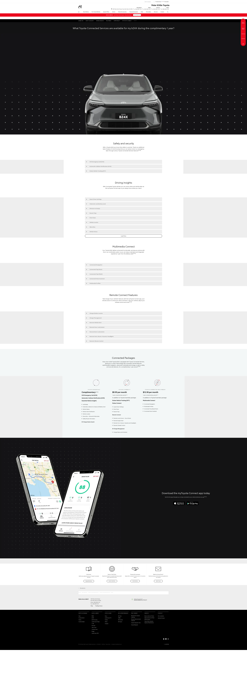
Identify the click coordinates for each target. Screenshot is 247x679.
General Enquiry (161, 618)
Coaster (106, 623)
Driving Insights (100, 20)
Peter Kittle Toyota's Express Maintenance (149, 621)
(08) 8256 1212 (138, 8)
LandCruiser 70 (108, 617)
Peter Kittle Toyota (160, 5)
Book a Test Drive (112, 581)
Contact (162, 11)
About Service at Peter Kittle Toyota (149, 618)
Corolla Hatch (81, 617)
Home (78, 11)
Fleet (142, 11)
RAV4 (93, 616)
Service (113, 11)
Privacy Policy (108, 644)
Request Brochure (89, 581)
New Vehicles (86, 11)
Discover (156, 11)
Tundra (106, 619)
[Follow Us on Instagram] (168, 639)
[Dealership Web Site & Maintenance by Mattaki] (166, 644)
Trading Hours (98, 605)
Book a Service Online (149, 616)
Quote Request (134, 624)
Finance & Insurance (133, 11)
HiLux (106, 616)
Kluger (93, 631)
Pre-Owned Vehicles (96, 11)
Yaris (79, 616)
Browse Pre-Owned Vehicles (135, 616)
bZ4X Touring (94, 619)
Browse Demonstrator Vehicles (136, 619)
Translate (166, 1)
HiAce (106, 621)
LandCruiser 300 (95, 633)
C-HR (93, 623)
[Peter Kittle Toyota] (80, 6)
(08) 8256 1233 (156, 8)
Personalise (148, 11)
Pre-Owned (134, 613)
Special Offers (106, 11)
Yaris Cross (94, 627)
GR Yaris (120, 616)
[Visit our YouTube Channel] (166, 639)
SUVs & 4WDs (95, 613)
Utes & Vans (108, 613)
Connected (80, 20)
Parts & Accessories (122, 11)
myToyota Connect (127, 20)
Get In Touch (158, 581)
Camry (79, 619)
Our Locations (161, 616)
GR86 (119, 617)
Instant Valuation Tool (136, 622)
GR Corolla (120, 619)
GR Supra (120, 621)
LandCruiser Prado (96, 621)
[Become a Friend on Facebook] (163, 639)
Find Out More (135, 581)
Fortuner (93, 625)
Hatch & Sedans (82, 613)
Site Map (103, 644)
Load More (123, 236)
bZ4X (112, 592)
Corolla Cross (95, 629)
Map (92, 605)
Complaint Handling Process (116, 644)
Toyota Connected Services (93, 592)
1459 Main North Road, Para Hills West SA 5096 (123, 9)
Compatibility (117, 20)
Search (168, 12)
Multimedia (108, 20)
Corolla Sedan (81, 621)
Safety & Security (90, 20)
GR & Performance (123, 613)
